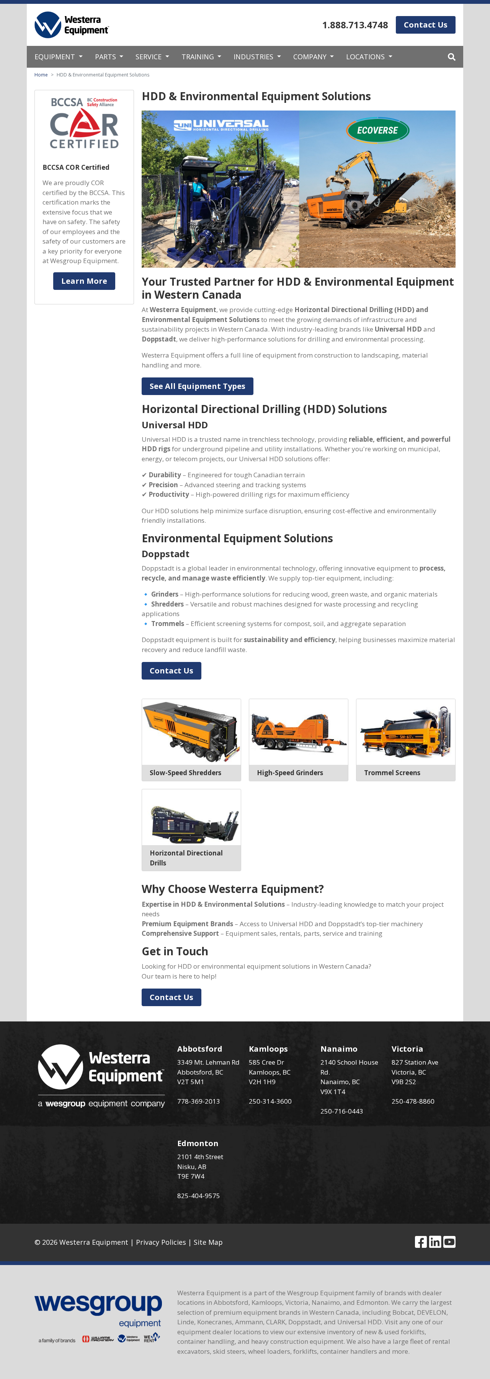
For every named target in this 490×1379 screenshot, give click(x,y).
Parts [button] (106, 56)
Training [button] (198, 56)
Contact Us (426, 25)
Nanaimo (339, 1049)
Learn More (84, 281)
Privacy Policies (161, 1242)
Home (41, 75)
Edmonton (198, 1143)
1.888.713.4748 (355, 24)
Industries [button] (254, 56)
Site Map (208, 1242)
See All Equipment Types (197, 386)
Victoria (407, 1049)
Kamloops (268, 1049)
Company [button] (310, 56)
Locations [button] (366, 56)
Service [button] (149, 56)
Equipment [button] (55, 56)
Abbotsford (199, 1049)
